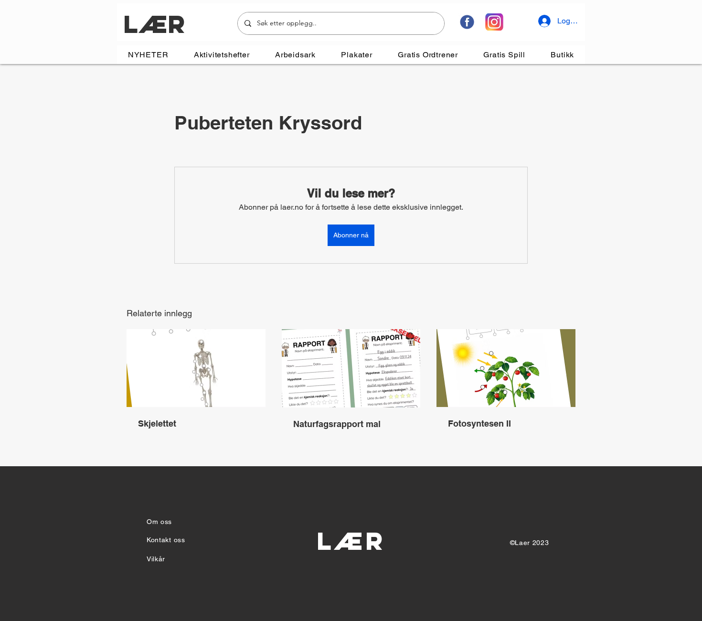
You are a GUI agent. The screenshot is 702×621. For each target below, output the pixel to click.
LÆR (154, 24)
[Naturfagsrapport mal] (351, 368)
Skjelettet (157, 423)
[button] (221, 54)
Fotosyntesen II (479, 423)
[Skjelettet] (196, 368)
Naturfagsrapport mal (337, 424)
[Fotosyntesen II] (505, 368)
